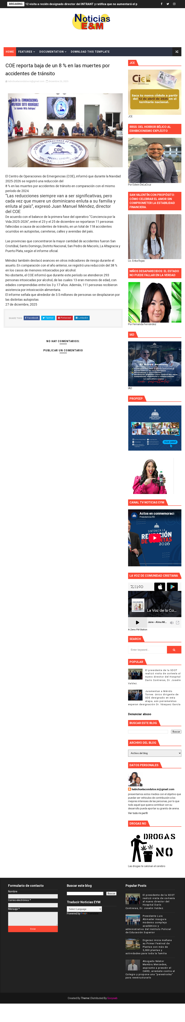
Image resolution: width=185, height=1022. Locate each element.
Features (25, 51)
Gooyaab (112, 998)
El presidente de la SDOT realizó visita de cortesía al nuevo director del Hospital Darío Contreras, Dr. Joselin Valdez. (154, 677)
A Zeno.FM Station (137, 630)
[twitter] (168, 4)
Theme (85, 998)
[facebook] (161, 4)
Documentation (51, 51)
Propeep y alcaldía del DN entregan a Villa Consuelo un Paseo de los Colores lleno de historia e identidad (97, 4)
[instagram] (174, 4)
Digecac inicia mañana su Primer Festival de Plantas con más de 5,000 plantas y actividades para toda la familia (149, 947)
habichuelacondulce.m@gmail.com (153, 789)
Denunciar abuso (139, 714)
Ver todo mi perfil (138, 813)
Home (10, 51)
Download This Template (90, 51)
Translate (93, 913)
